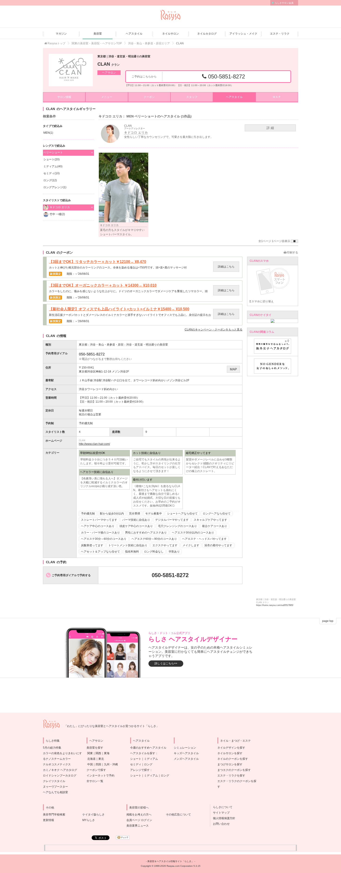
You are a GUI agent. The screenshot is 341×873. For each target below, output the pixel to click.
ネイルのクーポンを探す (232, 758)
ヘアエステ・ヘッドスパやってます (204, 538)
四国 (98, 764)
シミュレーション (185, 747)
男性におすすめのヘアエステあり (146, 532)
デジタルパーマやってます (172, 519)
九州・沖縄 (111, 764)
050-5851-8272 (225, 76)
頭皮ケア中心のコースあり (136, 526)
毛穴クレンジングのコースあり (177, 526)
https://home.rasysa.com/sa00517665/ (274, 605)
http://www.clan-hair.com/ (94, 444)
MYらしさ (88, 820)
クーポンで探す (96, 770)
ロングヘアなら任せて (217, 513)
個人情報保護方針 (222, 818)
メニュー (106, 97)
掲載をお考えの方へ (138, 814)
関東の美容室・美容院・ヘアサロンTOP (97, 43)
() (48, 132)
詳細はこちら (226, 266)
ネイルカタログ (207, 33)
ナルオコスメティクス (57, 764)
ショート (135, 758)
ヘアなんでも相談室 (55, 792)
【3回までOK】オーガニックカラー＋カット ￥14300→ (103, 285)
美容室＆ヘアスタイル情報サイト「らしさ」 (170, 861)
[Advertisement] (170, 695)
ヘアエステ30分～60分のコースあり (103, 538)
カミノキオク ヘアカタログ (60, 770)
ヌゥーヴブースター (55, 786)
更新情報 (48, 820)
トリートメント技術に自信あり (127, 545)
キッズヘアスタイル (186, 753)
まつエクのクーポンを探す (234, 770)
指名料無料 (132, 551)
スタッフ (191, 97)
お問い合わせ (220, 823)
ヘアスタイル (134, 33)
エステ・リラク (280, 33)
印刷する (292, 252)
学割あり (174, 551)
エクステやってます (164, 545)
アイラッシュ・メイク (243, 33)
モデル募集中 (153, 513)
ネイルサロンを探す (229, 753)
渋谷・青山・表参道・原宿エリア (149, 43)
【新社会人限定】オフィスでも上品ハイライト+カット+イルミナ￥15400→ (119, 309)
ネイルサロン (170, 33)
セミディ (135, 764)
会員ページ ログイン (139, 820)
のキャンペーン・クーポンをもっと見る (213, 329)
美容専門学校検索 (54, 814)
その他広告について (178, 814)
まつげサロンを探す (229, 764)
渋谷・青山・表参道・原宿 (106, 344)
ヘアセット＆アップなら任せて (100, 551)
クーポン (149, 97)
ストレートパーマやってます (99, 519)
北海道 (91, 758)
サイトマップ (220, 812)
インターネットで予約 (100, 775)
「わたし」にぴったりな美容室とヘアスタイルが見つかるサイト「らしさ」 (111, 726)
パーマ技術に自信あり (136, 519)
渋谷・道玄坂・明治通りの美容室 (147, 344)
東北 (101, 758)
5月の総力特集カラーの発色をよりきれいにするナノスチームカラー (62, 753)
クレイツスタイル (54, 781)
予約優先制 (88, 513)
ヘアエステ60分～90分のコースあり (154, 538)
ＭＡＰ (277, 97)
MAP (233, 369)
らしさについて (221, 807)
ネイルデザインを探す (231, 747)
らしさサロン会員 (284, 3)
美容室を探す (95, 747)
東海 (106, 753)
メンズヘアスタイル (186, 758)
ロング (148, 764)
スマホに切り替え (262, 301)
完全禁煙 (134, 513)
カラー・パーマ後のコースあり (100, 532)
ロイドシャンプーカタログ (59, 775)
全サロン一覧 (95, 781)
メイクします (191, 545)
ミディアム (151, 758)
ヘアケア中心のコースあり (97, 526)
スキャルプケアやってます (210, 519)
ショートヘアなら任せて (182, 513)
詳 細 (270, 128)
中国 (90, 764)
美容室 (97, 33)
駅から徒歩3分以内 (112, 513)
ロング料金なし (154, 551)
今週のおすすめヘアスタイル (148, 747)
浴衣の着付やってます (218, 545)
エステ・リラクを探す (231, 775)
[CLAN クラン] (70, 70)
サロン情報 (64, 97)
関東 (90, 753)
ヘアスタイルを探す (142, 753)
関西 (98, 753)
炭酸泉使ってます (92, 545)
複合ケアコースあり (214, 526)
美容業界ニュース (137, 825)
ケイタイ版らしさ (93, 814)
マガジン (61, 33)
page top (327, 621)
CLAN (108, 64)
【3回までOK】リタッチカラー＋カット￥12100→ (97, 262)
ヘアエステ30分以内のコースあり (193, 532)
